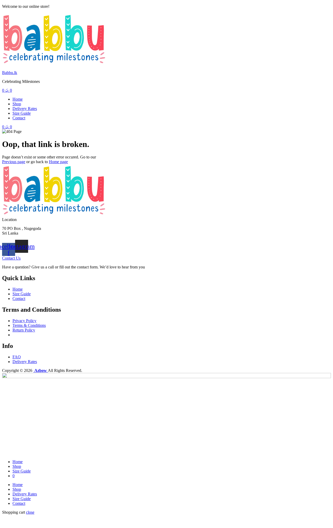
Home (17, 99)
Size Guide (21, 113)
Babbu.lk (9, 72)
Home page (58, 161)
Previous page (13, 161)
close (30, 512)
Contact (18, 118)
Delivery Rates (24, 108)
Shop (16, 104)
